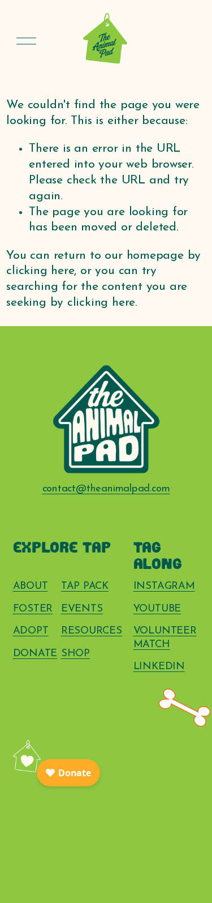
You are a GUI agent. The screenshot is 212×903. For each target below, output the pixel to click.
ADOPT (31, 631)
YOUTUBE (157, 609)
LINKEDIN (159, 666)
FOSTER (33, 609)
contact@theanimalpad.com (106, 488)
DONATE (35, 653)
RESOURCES (91, 631)
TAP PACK (85, 586)
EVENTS (82, 609)
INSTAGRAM (164, 586)
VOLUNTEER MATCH (165, 638)
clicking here (40, 271)
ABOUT (30, 586)
